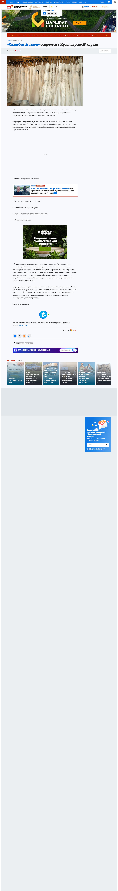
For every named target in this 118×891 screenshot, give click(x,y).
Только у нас (44, 35)
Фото (12, 2)
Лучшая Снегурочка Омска (31, 35)
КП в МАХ (71, 35)
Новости (18, 35)
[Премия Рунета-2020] (33, 7)
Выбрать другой (52, 13)
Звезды (74, 2)
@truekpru (23, 325)
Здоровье (82, 2)
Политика (39, 2)
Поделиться (105, 51)
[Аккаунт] (115, 2)
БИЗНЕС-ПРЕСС (29, 343)
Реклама (95, 7)
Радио (86, 7)
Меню (3, 2)
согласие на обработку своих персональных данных (96, 449)
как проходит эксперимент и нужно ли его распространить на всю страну (53, 190)
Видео (18, 2)
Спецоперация (27, 2)
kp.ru (18, 51)
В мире (67, 2)
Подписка (105, 7)
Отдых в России (81, 35)
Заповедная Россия (93, 35)
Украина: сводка (63, 35)
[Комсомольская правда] (17, 7)
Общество (48, 2)
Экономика (58, 2)
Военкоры (53, 35)
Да (44, 13)
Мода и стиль (20, 343)
